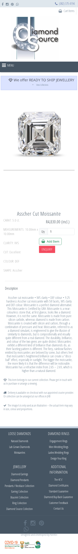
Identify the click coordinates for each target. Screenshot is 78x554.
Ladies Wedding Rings (58, 453)
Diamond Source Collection (19, 509)
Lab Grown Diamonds (19, 447)
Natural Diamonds (19, 441)
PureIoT (53, 534)
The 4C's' (58, 480)
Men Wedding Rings (58, 447)
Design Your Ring (58, 458)
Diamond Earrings (19, 474)
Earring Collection (19, 491)
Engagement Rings (58, 441)
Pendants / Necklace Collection (19, 486)
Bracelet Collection (19, 497)
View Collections (42, 84)
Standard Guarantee (58, 491)
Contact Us (58, 508)
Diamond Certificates (58, 485)
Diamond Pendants (20, 480)
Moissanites (19, 453)
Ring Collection (19, 503)
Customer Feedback (58, 503)
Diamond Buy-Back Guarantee (58, 497)
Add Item (52, 241)
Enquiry (47, 249)
